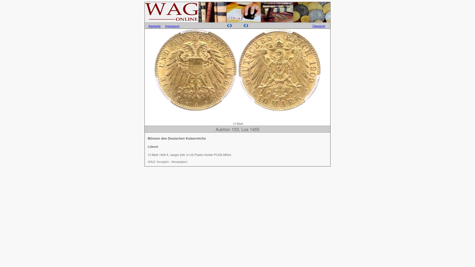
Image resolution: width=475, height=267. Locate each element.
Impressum (172, 26)
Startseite (154, 26)
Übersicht (318, 26)
